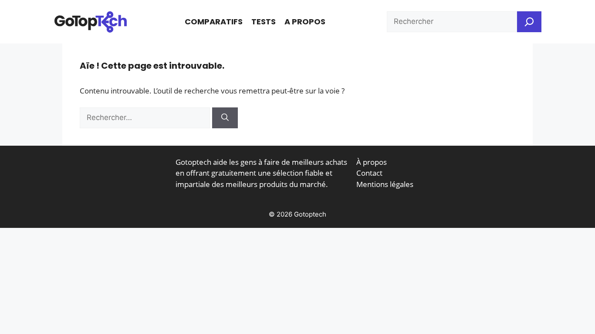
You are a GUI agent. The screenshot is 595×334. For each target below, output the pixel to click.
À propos (371, 162)
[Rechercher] (225, 117)
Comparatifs (214, 21)
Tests (263, 21)
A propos (304, 21)
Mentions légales (384, 184)
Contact (369, 173)
